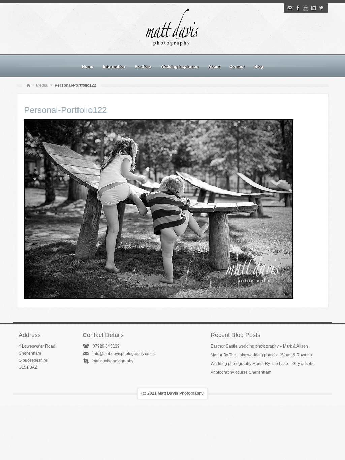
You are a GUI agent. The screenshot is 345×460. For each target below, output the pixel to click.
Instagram (305, 8)
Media (42, 85)
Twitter (321, 8)
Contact (237, 66)
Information (114, 66)
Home (87, 66)
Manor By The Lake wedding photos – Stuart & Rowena (261, 355)
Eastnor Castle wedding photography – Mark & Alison (259, 346)
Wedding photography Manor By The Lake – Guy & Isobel (263, 363)
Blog (258, 66)
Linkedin (313, 8)
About (214, 66)
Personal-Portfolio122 (65, 110)
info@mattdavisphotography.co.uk (124, 353)
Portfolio (143, 66)
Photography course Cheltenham (241, 372)
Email (290, 8)
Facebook (297, 8)
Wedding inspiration (179, 66)
